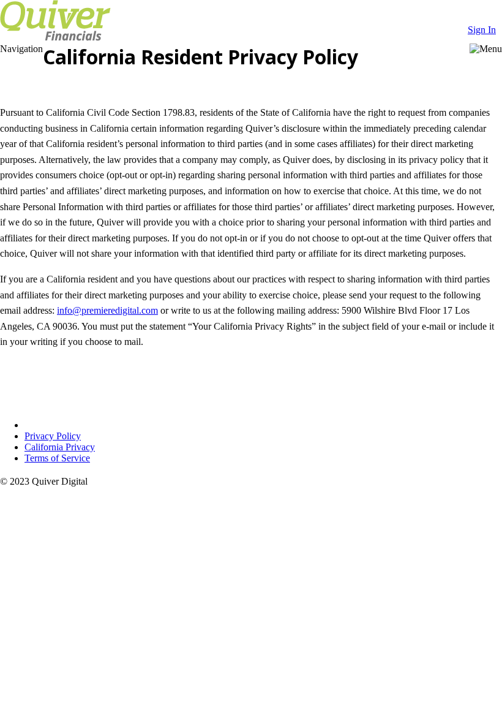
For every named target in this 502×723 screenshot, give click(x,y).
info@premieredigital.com (107, 310)
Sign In (482, 30)
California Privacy (59, 447)
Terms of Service (57, 458)
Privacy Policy (52, 436)
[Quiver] (55, 37)
